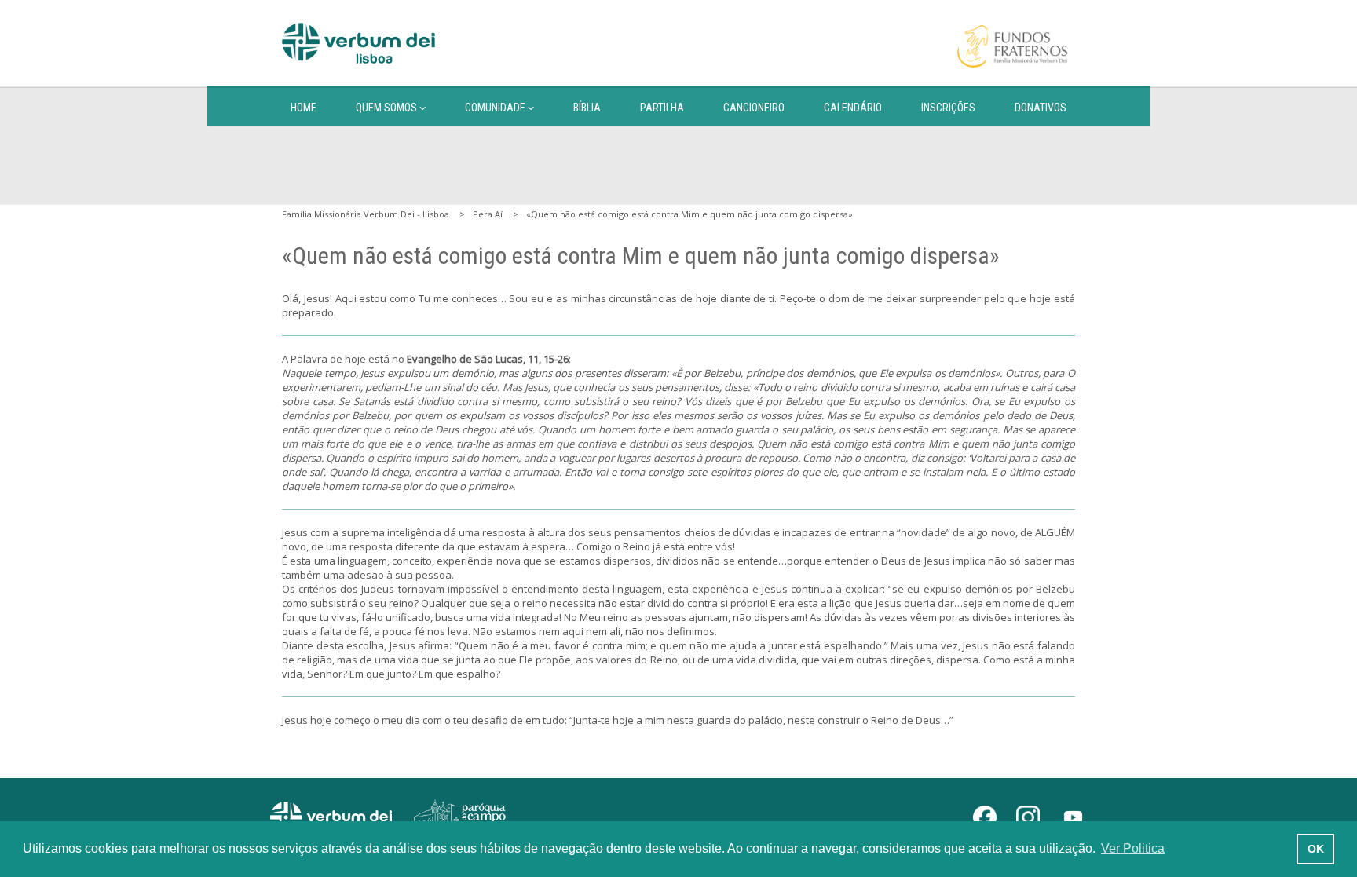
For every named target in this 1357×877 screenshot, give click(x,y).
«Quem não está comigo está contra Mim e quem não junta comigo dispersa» (689, 214)
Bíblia (587, 107)
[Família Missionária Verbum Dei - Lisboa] (358, 43)
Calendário (853, 107)
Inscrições (948, 107)
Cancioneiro (754, 107)
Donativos (1040, 107)
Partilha (662, 107)
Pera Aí (488, 214)
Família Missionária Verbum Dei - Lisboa (365, 214)
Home (303, 107)
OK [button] (1316, 848)
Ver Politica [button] (1133, 848)
